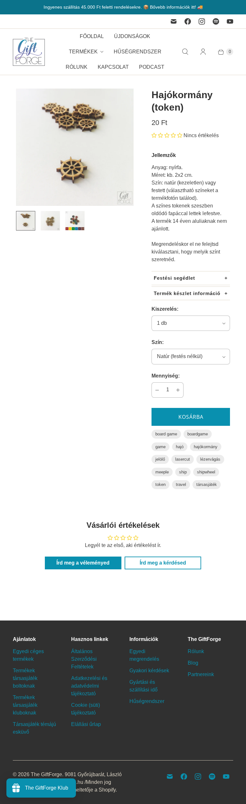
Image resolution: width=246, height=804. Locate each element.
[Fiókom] (203, 51)
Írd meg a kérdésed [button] (163, 563)
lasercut (182, 459)
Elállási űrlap (86, 724)
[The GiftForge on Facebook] (188, 21)
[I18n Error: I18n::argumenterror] (26, 220)
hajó (180, 446)
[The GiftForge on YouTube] (230, 21)
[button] (167, 135)
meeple (162, 472)
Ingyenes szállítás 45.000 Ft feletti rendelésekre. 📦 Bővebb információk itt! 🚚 (123, 7)
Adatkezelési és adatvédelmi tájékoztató (89, 685)
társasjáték (206, 484)
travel (181, 484)
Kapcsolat (113, 67)
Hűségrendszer (137, 51)
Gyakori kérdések (149, 670)
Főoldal (92, 36)
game (160, 446)
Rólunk (76, 67)
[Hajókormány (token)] (75, 147)
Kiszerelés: (165, 309)
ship (183, 472)
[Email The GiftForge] (174, 21)
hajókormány (205, 446)
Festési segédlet (174, 278)
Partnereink (201, 674)
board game (166, 434)
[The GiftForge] (29, 52)
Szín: (158, 342)
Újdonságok (132, 36)
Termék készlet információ (187, 293)
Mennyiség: (166, 376)
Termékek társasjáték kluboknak (25, 705)
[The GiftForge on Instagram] (202, 21)
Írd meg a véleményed (83, 563)
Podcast (151, 67)
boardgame (197, 434)
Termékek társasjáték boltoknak (25, 678)
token (160, 484)
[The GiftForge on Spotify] (216, 21)
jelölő (160, 459)
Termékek (83, 51)
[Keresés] (185, 51)
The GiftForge (46, 774)
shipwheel (206, 472)
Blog (193, 663)
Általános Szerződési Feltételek (84, 659)
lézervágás (210, 459)
